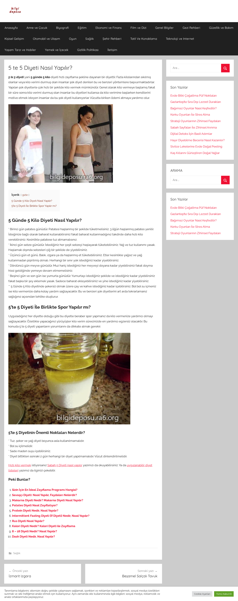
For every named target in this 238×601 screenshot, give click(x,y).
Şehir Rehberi (112, 38)
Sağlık (89, 38)
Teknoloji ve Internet (180, 38)
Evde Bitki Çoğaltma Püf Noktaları (193, 95)
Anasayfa (11, 27)
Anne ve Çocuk (36, 27)
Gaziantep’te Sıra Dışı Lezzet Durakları (195, 102)
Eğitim (82, 27)
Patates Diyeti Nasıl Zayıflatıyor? (34, 505)
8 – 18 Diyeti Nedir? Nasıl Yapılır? (34, 531)
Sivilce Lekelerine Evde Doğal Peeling (196, 146)
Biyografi (62, 27)
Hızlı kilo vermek (19, 465)
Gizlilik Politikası (88, 50)
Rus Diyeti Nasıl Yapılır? (28, 521)
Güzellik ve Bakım (221, 27)
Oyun (72, 38)
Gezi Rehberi (191, 27)
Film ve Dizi (138, 27)
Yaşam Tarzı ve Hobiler (20, 50)
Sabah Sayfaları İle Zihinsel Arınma (193, 127)
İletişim (112, 50)
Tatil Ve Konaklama (143, 38)
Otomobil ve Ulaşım (46, 38)
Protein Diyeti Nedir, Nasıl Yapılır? (35, 510)
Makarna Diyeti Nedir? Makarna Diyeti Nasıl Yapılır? (47, 500)
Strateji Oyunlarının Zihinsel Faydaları (195, 121)
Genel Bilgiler (164, 27)
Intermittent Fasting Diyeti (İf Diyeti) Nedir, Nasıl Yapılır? (50, 515)
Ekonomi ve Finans (108, 27)
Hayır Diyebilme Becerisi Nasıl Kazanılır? (197, 140)
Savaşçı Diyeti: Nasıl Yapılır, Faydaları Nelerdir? (44, 495)
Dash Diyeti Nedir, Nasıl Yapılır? (33, 536)
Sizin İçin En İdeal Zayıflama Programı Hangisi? (44, 490)
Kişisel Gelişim (14, 38)
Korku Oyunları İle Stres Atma (190, 114)
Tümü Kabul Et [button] (224, 594)
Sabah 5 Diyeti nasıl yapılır (64, 465)
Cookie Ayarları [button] (202, 594)
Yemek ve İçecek (56, 50)
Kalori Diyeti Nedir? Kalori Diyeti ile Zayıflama (43, 526)
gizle (25, 195)
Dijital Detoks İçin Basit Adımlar (191, 133)
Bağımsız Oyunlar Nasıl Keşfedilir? (193, 108)
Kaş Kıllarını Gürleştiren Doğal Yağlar (195, 153)
